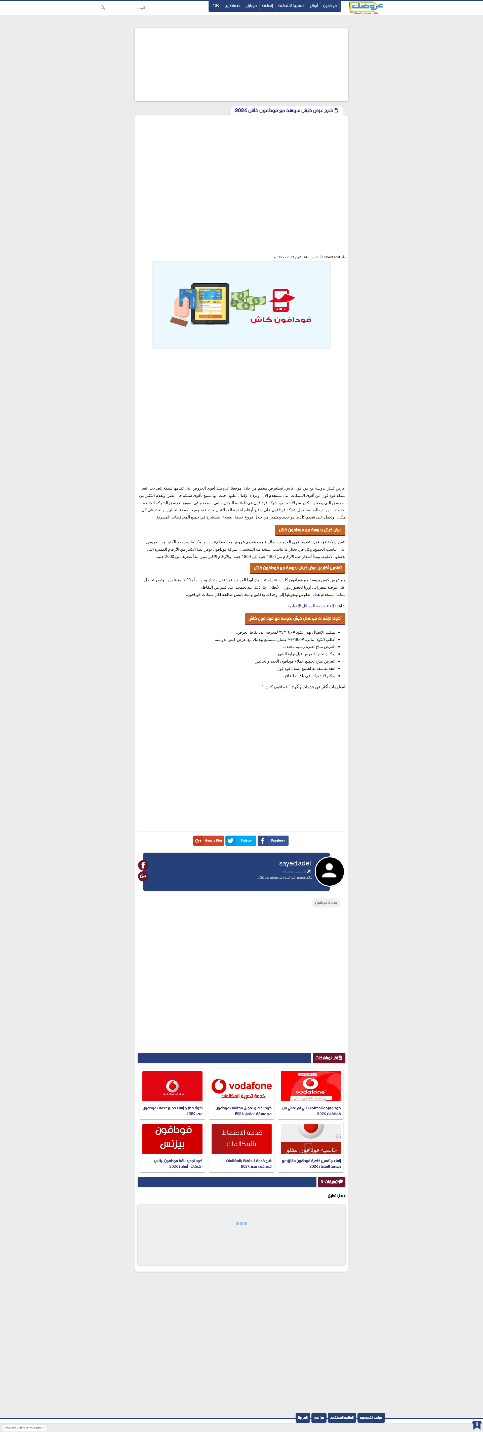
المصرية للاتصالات (291, 5)
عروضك (223, 488)
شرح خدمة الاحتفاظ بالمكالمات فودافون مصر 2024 (249, 1163)
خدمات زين (232, 5)
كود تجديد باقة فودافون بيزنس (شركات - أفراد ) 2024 (178, 1163)
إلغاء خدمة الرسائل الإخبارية (311, 606)
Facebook (278, 840)
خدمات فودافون (326, 903)
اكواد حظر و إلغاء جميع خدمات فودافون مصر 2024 (173, 1110)
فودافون (330, 5)
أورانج (313, 5)
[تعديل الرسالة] (309, 871)
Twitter (246, 840)
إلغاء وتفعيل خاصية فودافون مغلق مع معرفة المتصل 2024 (311, 1163)
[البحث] (103, 8)
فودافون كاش (276, 686)
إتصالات (267, 5)
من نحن (319, 1418)
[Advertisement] (241, 65)
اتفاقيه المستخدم (342, 1418)
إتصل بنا (303, 1418)
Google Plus (214, 840)
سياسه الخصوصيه (371, 1418)
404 (215, 5)
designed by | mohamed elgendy (24, 1427)
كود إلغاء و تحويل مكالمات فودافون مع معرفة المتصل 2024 (244, 1110)
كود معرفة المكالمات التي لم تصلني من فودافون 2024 (311, 1110)
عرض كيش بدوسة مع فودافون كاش (315, 488)
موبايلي (251, 5)
